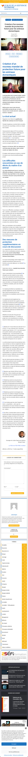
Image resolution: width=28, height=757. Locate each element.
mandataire (19, 53)
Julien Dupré (14, 36)
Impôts (3, 608)
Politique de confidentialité (18, 755)
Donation (4, 572)
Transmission (5, 644)
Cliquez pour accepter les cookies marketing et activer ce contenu (14, 726)
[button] (26, 728)
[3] (23, 263)
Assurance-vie (5, 551)
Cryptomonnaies (6, 563)
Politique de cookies (8, 755)
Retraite (4, 635)
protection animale (14, 56)
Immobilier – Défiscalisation (8, 605)
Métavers (4, 620)
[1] (9, 138)
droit (13, 53)
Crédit (3, 560)
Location (4, 614)
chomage (4, 557)
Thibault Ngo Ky (19, 682)
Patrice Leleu (12, 671)
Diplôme (4, 569)
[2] (18, 143)
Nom (5, 486)
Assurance (4, 548)
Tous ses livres (14, 536)
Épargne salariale (6, 593)
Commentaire (7, 468)
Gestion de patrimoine (17, 19)
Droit (3, 575)
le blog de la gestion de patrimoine (15, 6)
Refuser (14, 748)
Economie (4, 578)
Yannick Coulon (19, 677)
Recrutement (5, 632)
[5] (22, 273)
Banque (4, 554)
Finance (4, 596)
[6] (19, 304)
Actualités (8, 19)
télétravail (4, 641)
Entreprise (4, 584)
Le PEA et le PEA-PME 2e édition (17, 445)
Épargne (4, 587)
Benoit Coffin (20, 687)
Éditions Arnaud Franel (13, 0)
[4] (8, 265)
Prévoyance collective (7, 626)
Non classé (4, 623)
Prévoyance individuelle (7, 629)
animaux (8, 53)
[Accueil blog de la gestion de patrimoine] (2, 5)
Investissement (5, 611)
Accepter (14, 744)
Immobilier (4, 602)
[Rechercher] (21, 13)
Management (5, 617)
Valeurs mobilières (6, 647)
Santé (3, 638)
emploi (3, 581)
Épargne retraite (5, 590)
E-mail (17, 486)
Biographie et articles (14, 525)
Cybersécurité (5, 566)
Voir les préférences (14, 752)
